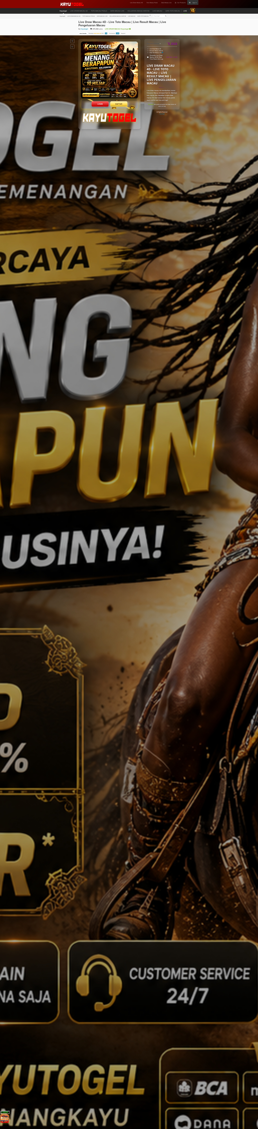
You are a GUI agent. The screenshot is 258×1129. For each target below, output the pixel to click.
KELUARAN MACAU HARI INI (118, 16)
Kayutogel (62, 16)
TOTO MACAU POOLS (88, 16)
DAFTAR (118, 104)
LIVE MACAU (131, 16)
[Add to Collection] (72, 47)
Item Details (83, 33)
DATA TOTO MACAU (143, 16)
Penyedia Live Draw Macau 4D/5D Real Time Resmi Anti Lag (163, 57)
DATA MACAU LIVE (102, 16)
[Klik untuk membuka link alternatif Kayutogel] (109, 70)
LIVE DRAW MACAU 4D (73, 16)
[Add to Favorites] (72, 41)
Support (123, 33)
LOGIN (100, 104)
